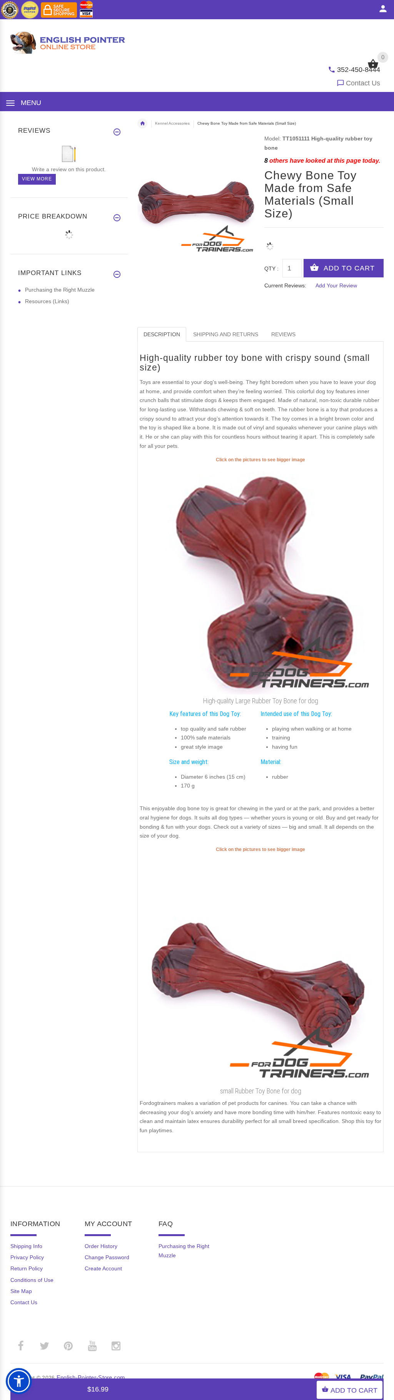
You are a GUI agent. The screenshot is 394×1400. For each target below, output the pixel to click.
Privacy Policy (27, 1257)
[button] (19, 1381)
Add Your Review (336, 285)
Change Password (107, 1257)
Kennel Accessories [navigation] (172, 123)
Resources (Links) (47, 301)
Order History (101, 1246)
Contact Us (363, 83)
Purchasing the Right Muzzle (60, 290)
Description (162, 334)
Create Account (103, 1268)
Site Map (21, 1291)
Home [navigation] (142, 123)
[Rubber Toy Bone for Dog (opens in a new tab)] (260, 968)
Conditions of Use (31, 1280)
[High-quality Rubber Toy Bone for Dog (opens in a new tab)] (260, 579)
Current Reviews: (285, 285)
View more (37, 179)
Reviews (283, 334)
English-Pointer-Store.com (91, 1377)
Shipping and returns (225, 334)
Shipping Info (26, 1246)
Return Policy (26, 1268)
